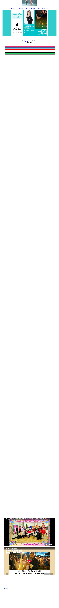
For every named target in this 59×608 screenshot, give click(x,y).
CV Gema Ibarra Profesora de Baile (31, 8)
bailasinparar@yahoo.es (29, 41)
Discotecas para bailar (14, 8)
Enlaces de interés (21, 8)
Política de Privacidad (45, 8)
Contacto (39, 8)
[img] (29, 3)
